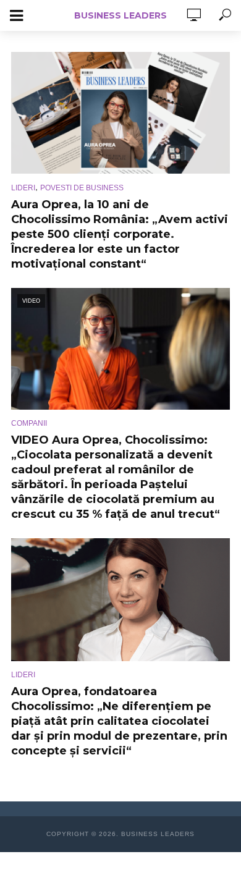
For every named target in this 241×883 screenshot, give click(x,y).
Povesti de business (82, 188)
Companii (29, 423)
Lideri (23, 188)
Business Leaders (120, 15)
